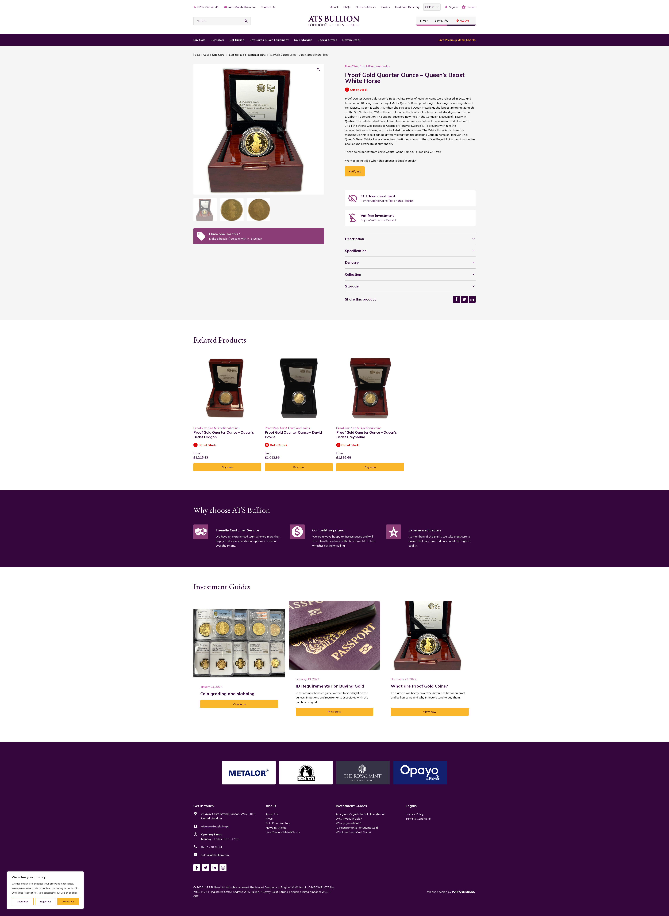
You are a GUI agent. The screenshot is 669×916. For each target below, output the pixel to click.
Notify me (354, 171)
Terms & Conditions (418, 818)
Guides (385, 7)
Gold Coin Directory (407, 7)
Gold (206, 54)
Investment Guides (351, 806)
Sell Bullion (236, 40)
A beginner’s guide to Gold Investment (360, 814)
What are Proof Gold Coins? (353, 832)
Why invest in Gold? (349, 818)
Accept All (68, 901)
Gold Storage (303, 40)
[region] (45, 890)
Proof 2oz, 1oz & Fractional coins (247, 54)
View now (239, 704)
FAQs (346, 7)
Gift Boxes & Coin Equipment (269, 40)
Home (196, 54)
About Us (272, 814)
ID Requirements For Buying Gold (357, 827)
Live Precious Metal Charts (457, 40)
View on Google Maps (215, 826)
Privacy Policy (415, 814)
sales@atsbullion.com (242, 7)
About (334, 7)
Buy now (227, 467)
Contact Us (268, 7)
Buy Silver (217, 40)
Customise (23, 901)
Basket (471, 7)
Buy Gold (199, 40)
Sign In (453, 7)
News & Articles (366, 7)
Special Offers (327, 40)
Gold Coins (218, 54)
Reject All (45, 901)
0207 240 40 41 (208, 7)
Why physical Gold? (349, 823)
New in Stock (351, 40)
